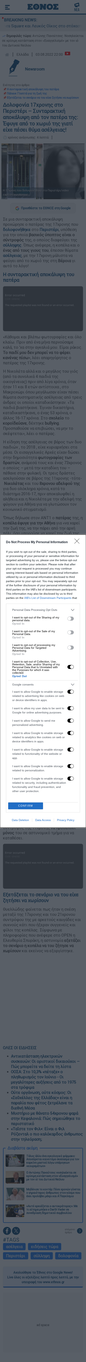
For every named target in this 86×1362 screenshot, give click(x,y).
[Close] (78, 542)
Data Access (43, 820)
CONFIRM (25, 805)
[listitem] (43, 610)
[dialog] (43, 681)
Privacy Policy (65, 820)
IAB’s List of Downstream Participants (47, 597)
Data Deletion (20, 820)
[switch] (70, 619)
